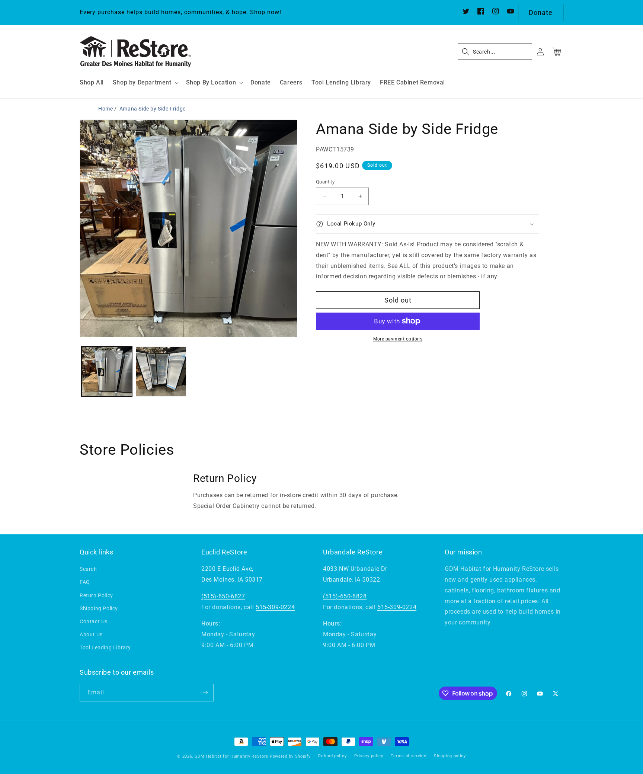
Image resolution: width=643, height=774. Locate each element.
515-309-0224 (275, 607)
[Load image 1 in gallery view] (106, 371)
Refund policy (332, 756)
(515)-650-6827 (223, 596)
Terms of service (408, 756)
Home (105, 109)
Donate (541, 12)
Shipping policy (450, 756)
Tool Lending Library (105, 647)
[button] (145, 82)
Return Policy (96, 595)
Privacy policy (368, 756)
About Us (91, 634)
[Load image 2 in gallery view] (161, 371)
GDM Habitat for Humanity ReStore (231, 756)
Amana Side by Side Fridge (152, 109)
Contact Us (94, 621)
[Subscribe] (205, 692)
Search (88, 569)
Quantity (325, 181)
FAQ (85, 582)
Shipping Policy (99, 608)
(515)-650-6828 (345, 596)
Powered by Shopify (290, 756)
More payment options (397, 339)
